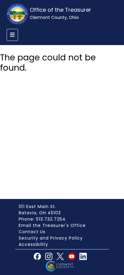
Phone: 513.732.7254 (42, 219)
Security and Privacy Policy (51, 238)
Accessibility (33, 244)
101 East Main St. (37, 206)
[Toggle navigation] (12, 35)
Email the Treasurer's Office (52, 225)
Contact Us (32, 232)
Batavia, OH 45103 (40, 213)
